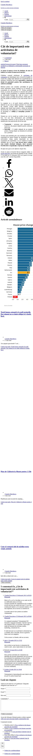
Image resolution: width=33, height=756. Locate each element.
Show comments (5, 582)
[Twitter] (9, 187)
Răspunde (7, 597)
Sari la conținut (5, 1)
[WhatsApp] (9, 177)
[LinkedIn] (9, 206)
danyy (6, 640)
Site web (3, 695)
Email (3, 692)
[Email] (9, 196)
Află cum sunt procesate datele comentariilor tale (15, 719)
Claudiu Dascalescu (10, 595)
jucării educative (5, 153)
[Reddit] (9, 215)
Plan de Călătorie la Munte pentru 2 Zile (16, 472)
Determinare (8, 16)
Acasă (6, 11)
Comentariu (5, 698)
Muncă (6, 12)
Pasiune (6, 14)
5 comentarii (8, 58)
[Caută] (28, 19)
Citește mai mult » (15, 348)
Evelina (6, 669)
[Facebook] (9, 168)
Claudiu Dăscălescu (10, 339)
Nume (3, 688)
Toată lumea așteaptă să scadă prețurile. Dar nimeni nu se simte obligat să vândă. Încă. (16, 314)
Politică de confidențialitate (12, 750)
